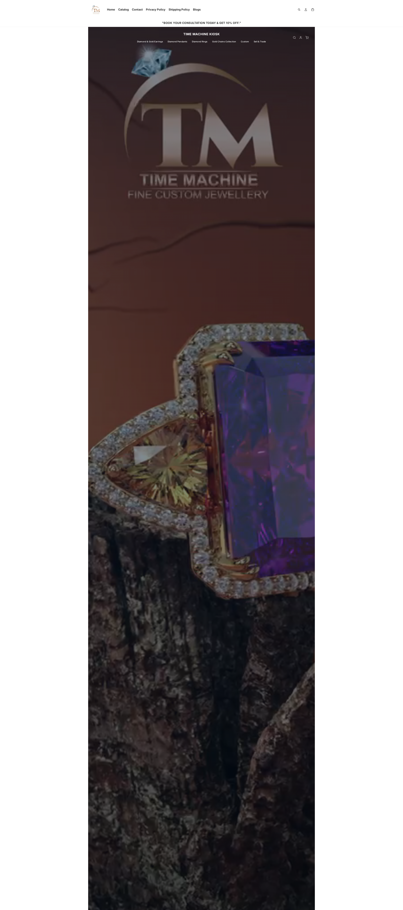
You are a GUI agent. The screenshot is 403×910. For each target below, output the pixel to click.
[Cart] (312, 9)
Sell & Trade (260, 41)
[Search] (299, 9)
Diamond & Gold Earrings (150, 41)
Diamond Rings (199, 41)
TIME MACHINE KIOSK (201, 34)
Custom (245, 41)
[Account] (300, 37)
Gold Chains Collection (224, 41)
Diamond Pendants (177, 41)
